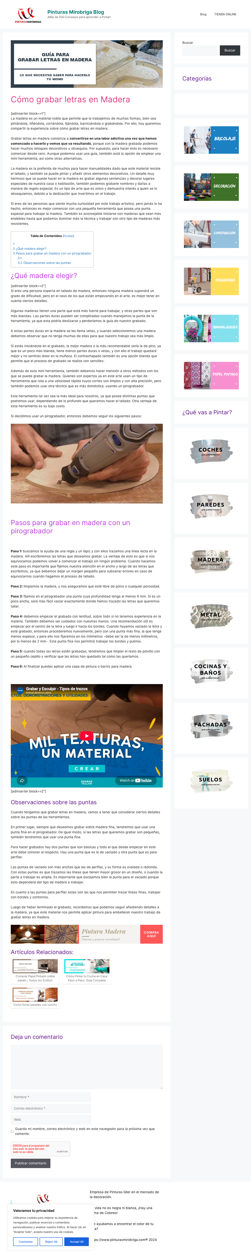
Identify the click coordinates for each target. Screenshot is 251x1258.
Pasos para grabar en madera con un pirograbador (52, 253)
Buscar (187, 43)
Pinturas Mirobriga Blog (75, 12)
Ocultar (68, 236)
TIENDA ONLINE (225, 14)
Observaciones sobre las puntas (44, 263)
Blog (203, 14)
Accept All (76, 1241)
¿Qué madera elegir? (29, 249)
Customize (26, 1241)
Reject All (51, 1241)
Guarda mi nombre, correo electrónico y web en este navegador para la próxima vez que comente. (85, 1131)
